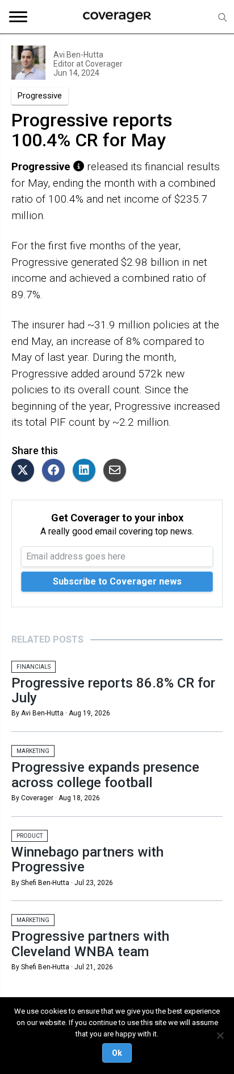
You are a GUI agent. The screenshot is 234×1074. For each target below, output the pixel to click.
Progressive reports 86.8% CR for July (113, 690)
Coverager (103, 63)
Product (29, 836)
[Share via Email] (117, 471)
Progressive (40, 95)
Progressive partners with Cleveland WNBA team (90, 943)
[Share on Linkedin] (87, 471)
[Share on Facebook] (56, 471)
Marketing (32, 751)
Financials (33, 667)
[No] (219, 1035)
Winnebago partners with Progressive (87, 859)
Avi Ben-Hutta (78, 54)
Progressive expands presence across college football (105, 774)
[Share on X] (25, 471)
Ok (117, 1052)
